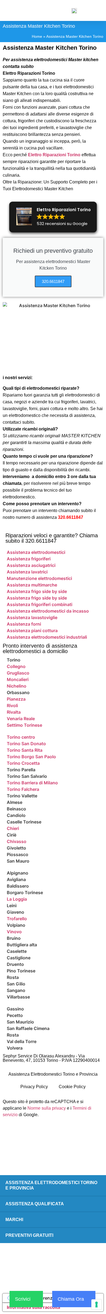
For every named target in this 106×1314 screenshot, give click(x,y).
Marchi (14, 1219)
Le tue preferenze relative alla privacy (57, 1298)
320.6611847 (70, 517)
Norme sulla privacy (46, 1108)
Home (37, 37)
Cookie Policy (72, 1086)
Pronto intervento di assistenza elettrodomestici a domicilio (40, 648)
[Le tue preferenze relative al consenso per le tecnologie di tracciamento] (96, 1304)
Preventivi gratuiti (29, 1235)
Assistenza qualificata (34, 1203)
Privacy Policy (34, 1086)
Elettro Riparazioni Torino (54, 154)
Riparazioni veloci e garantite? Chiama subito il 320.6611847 (51, 538)
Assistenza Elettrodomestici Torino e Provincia (53, 1074)
